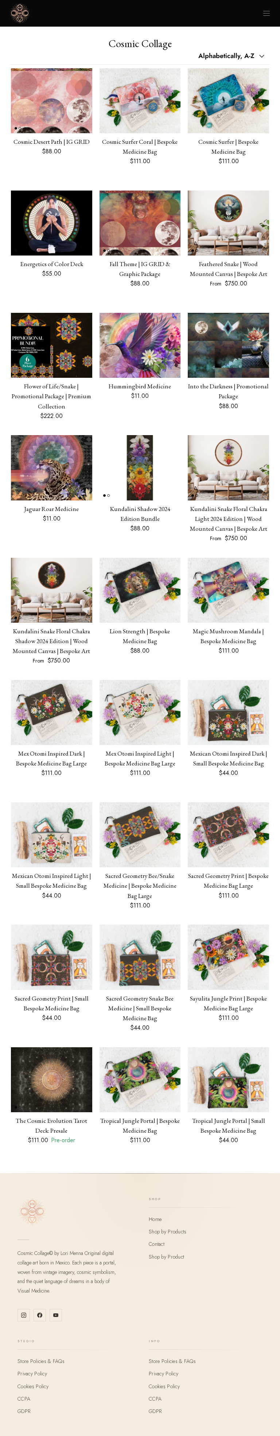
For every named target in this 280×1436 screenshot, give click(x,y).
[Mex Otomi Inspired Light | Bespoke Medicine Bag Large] (140, 712)
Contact (156, 1244)
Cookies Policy (33, 1386)
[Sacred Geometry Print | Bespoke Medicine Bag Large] (228, 834)
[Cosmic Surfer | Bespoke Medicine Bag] (228, 100)
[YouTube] (56, 1315)
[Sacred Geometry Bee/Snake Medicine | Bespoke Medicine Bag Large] (140, 834)
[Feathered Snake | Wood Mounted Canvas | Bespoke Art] (228, 223)
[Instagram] (24, 1315)
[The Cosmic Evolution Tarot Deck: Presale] (51, 1079)
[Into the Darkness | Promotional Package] (228, 345)
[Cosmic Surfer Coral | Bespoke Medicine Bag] (140, 100)
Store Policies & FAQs (41, 1361)
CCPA (24, 1398)
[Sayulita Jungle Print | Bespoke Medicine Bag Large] (228, 957)
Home (155, 1219)
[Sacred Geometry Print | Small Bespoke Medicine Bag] (51, 957)
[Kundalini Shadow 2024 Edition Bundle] (140, 467)
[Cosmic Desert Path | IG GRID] (51, 100)
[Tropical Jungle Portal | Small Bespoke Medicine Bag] (228, 1079)
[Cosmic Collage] (20, 13)
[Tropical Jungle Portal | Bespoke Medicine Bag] (140, 1079)
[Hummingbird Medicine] (140, 345)
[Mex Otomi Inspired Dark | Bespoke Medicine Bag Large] (51, 712)
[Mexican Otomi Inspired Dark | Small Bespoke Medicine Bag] (228, 712)
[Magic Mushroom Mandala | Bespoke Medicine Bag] (228, 590)
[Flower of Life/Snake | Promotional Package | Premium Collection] (51, 345)
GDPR (24, 1411)
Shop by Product (166, 1256)
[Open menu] (266, 13)
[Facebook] (40, 1315)
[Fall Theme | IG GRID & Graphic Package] (140, 223)
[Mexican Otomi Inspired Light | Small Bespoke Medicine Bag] (51, 834)
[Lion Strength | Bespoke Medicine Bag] (140, 590)
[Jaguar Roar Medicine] (51, 467)
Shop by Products (167, 1231)
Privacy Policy (32, 1373)
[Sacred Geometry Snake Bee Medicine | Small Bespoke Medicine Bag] (140, 957)
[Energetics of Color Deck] (51, 223)
